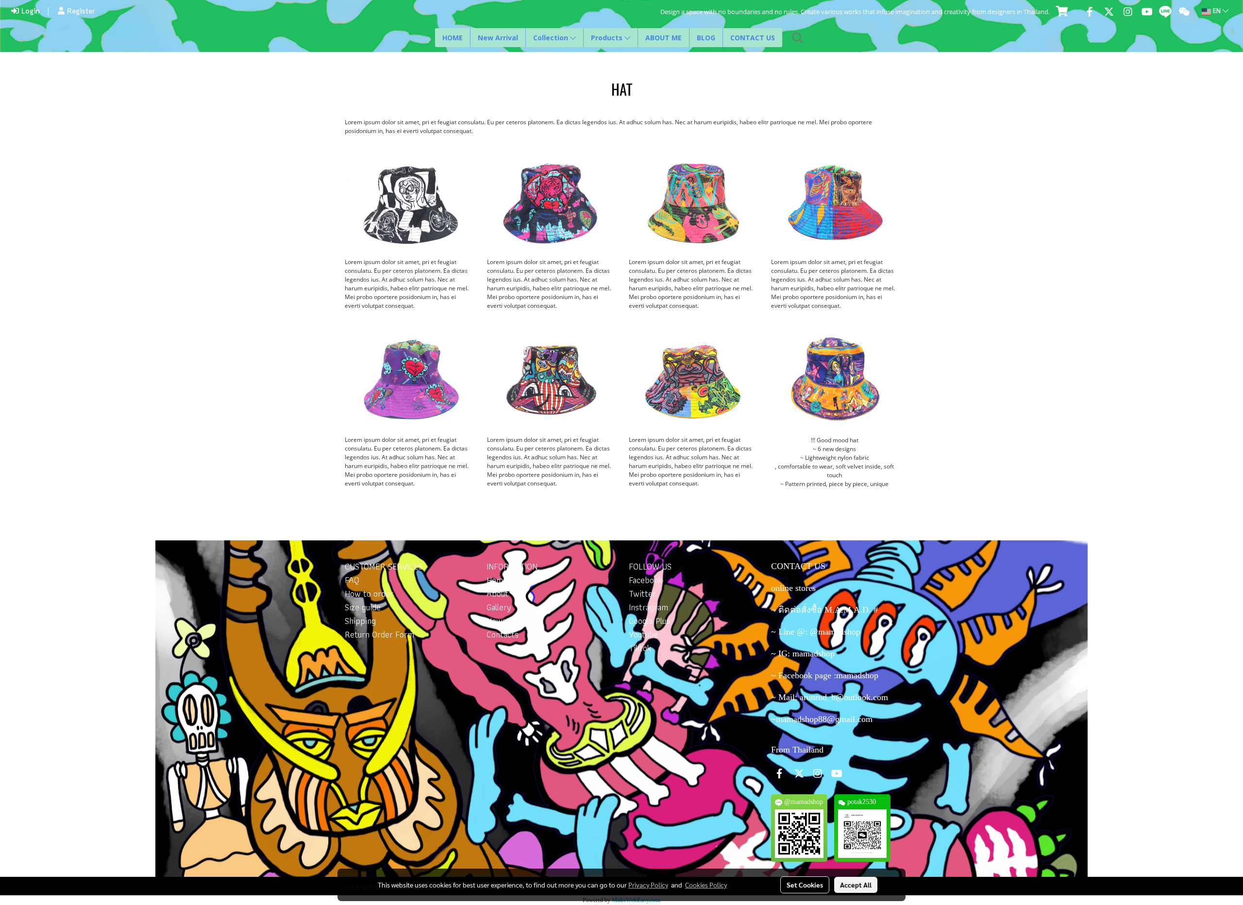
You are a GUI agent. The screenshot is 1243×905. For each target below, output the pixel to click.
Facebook (645, 580)
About (497, 594)
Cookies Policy (706, 884)
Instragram (648, 607)
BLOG (706, 37)
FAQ (352, 580)
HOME (452, 37)
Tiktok (640, 648)
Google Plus (649, 621)
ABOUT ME (663, 37)
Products (607, 37)
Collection (551, 37)
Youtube (643, 634)
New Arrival (498, 37)
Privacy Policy (648, 884)
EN (1217, 11)
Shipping (360, 621)
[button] (797, 38)
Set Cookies (805, 884)
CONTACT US (752, 37)
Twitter (642, 594)
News (496, 621)
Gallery (499, 607)
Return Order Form (379, 634)
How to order (369, 594)
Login (29, 11)
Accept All (856, 884)
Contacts (503, 634)
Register (80, 11)
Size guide (363, 607)
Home (497, 580)
